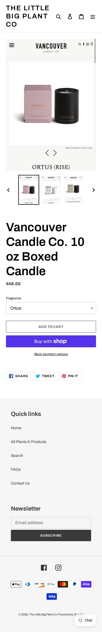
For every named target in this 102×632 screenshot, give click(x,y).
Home (16, 428)
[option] (29, 190)
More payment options (51, 354)
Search (17, 456)
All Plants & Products (28, 442)
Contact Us (20, 483)
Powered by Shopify (71, 614)
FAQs (16, 469)
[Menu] (92, 16)
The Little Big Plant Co (28, 16)
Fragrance (13, 298)
